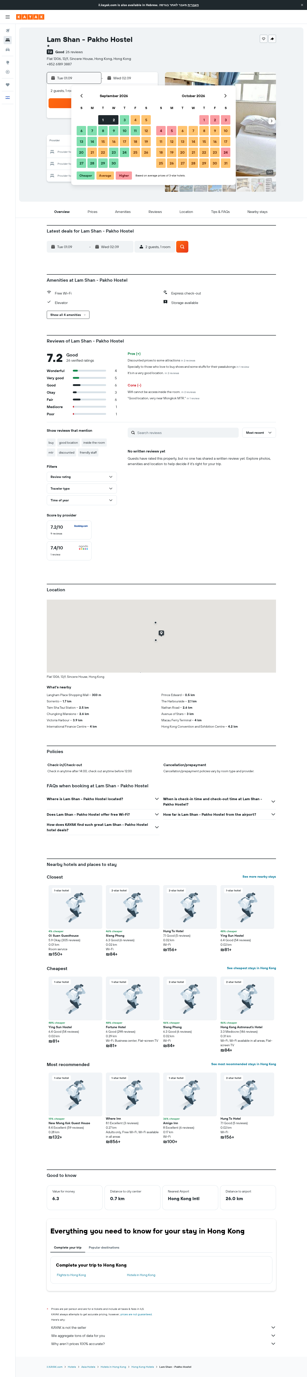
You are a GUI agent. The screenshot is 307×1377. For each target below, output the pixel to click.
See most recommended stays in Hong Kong (243, 1064)
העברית (193, 5)
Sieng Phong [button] (115, 936)
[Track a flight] (7, 71)
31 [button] (225, 163)
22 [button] (103, 152)
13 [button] (81, 141)
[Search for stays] (7, 40)
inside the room (94, 443)
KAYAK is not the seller (68, 1327)
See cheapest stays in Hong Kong (251, 968)
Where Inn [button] (113, 1119)
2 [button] (114, 120)
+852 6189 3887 (59, 64)
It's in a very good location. (153, 373)
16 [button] (114, 141)
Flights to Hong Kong (71, 1275)
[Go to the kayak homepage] (30, 17)
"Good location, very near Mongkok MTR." (163, 398)
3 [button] (125, 120)
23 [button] (114, 152)
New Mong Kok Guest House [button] (69, 1123)
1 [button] (103, 120)
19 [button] (146, 141)
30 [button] (113, 163)
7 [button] (92, 130)
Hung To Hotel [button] (173, 931)
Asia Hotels (88, 1366)
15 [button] (103, 141)
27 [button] (81, 163)
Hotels (72, 1366)
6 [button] (81, 130)
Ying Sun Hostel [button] (232, 936)
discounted (66, 452)
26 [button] (146, 152)
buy (51, 443)
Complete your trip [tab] (68, 1247)
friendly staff (88, 452)
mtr (51, 452)
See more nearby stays (259, 877)
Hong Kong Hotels (142, 1366)
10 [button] (125, 130)
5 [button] (146, 120)
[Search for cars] (7, 49)
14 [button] (92, 141)
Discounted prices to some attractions (161, 360)
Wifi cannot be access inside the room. (162, 392)
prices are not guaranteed (136, 1314)
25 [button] (135, 152)
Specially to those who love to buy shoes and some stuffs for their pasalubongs (188, 367)
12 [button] (146, 130)
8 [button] (103, 130)
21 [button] (92, 152)
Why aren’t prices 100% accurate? (78, 1343)
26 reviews (74, 52)
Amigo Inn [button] (170, 1123)
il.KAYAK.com (54, 1366)
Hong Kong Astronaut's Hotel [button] (241, 1027)
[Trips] (7, 84)
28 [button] (92, 163)
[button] (302, 5)
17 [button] (124, 141)
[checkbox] (69, 530)
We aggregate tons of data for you (78, 1335)
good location (68, 443)
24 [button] (124, 152)
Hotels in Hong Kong (141, 1275)
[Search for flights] (7, 30)
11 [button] (135, 130)
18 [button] (135, 141)
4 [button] (135, 120)
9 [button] (114, 130)
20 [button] (81, 152)
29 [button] (103, 163)
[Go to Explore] (7, 62)
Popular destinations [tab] (104, 1247)
